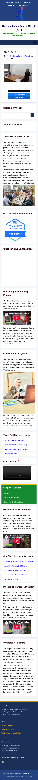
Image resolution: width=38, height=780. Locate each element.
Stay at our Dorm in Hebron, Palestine (16, 449)
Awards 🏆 (11, 5)
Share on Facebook (20, 94)
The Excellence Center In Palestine (19, 56)
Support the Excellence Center (13, 502)
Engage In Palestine (8, 725)
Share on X (20, 91)
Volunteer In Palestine (8, 729)
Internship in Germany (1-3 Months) (15, 566)
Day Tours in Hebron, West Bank (14, 440)
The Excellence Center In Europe (12, 733)
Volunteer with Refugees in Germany (15, 575)
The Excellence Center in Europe (14, 570)
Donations (27, 2)
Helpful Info (9, 2)
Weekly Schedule (22, 5)
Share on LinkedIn (19, 97)
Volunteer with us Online (12, 497)
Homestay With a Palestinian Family (15, 445)
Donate (6, 493)
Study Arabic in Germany (12, 579)
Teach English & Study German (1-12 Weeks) (18, 561)
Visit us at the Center (10, 454)
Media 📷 (18, 2)
